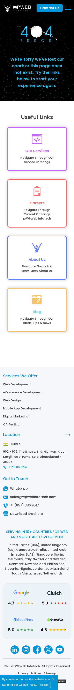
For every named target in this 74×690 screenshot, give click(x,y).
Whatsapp (19, 488)
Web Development (17, 384)
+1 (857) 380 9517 (24, 505)
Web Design (12, 400)
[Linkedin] (14, 649)
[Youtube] (59, 649)
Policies (36, 673)
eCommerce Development (23, 392)
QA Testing (11, 424)
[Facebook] (37, 649)
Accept (44, 684)
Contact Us (49, 8)
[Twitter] (48, 649)
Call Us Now (18, 467)
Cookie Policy (27, 684)
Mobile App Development (22, 408)
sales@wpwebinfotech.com (33, 497)
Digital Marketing (15, 416)
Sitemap (50, 673)
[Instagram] (25, 649)
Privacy (23, 673)
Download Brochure (26, 513)
